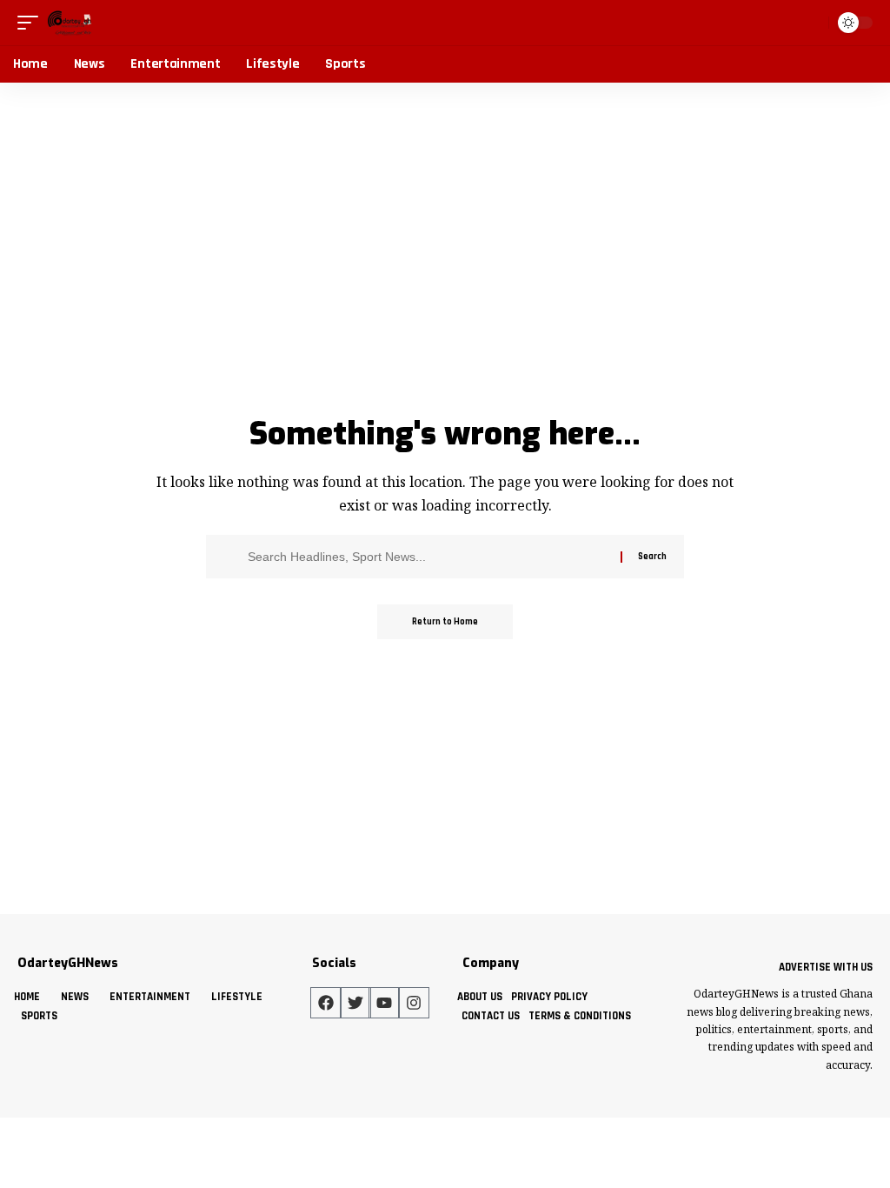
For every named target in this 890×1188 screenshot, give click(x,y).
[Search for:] (428, 556)
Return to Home (445, 622)
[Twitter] (355, 1002)
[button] (32, 22)
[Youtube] (384, 1002)
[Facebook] (326, 1002)
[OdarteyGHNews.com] (69, 22)
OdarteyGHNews (67, 963)
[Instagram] (413, 1002)
